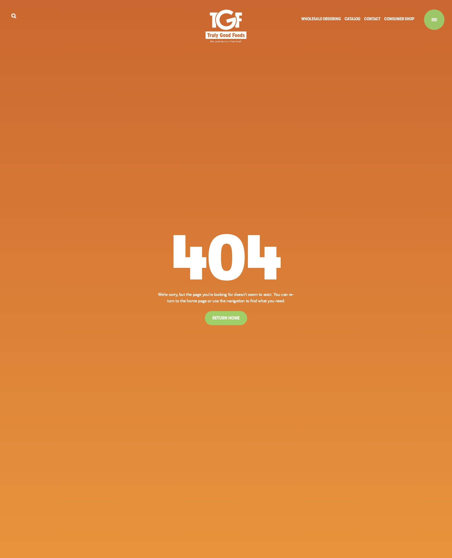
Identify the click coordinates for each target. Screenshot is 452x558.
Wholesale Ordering (321, 18)
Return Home (226, 318)
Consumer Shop (399, 18)
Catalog (352, 18)
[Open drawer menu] (434, 19)
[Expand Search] (13, 15)
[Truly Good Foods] (226, 26)
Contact (372, 18)
